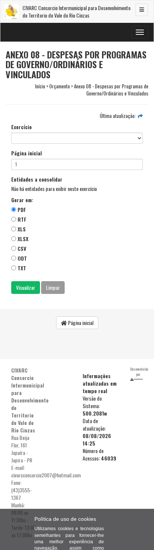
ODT (21, 258)
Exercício (21, 127)
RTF (21, 219)
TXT (21, 268)
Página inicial (26, 153)
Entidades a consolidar (36, 179)
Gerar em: (22, 200)
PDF (21, 209)
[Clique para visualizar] (140, 115)
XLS (21, 229)
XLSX (22, 239)
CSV (21, 248)
